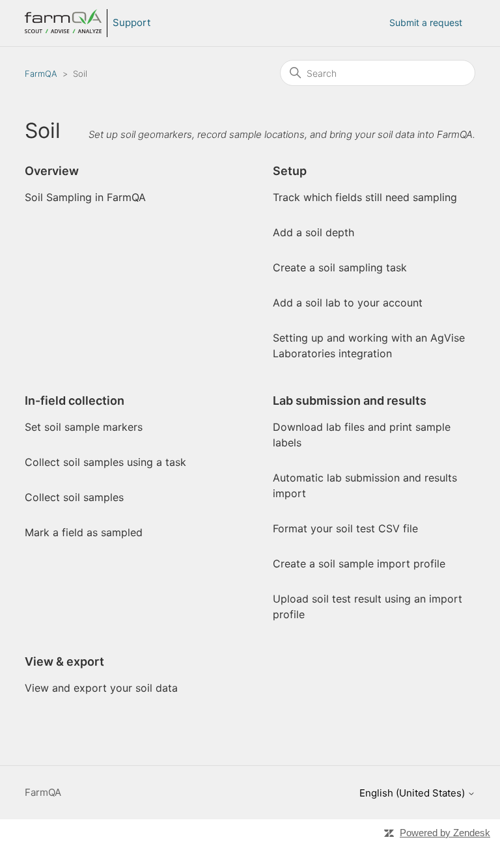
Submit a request (425, 22)
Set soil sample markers (84, 426)
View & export (64, 661)
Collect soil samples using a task (105, 462)
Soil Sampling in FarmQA (85, 197)
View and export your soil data (101, 687)
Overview (52, 171)
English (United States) (413, 792)
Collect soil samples (74, 497)
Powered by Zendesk (445, 832)
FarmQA (41, 73)
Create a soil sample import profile (359, 563)
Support (131, 22)
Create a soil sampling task (340, 267)
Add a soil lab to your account (348, 302)
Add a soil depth (313, 232)
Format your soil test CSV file (345, 528)
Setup (290, 171)
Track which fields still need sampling (365, 197)
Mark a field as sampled (84, 532)
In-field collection (74, 400)
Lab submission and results (349, 400)
